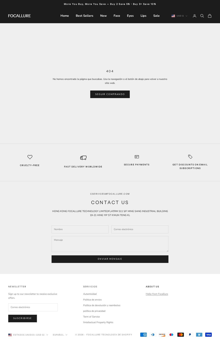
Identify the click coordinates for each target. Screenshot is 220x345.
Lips (143, 16)
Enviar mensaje (110, 259)
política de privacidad (94, 311)
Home (64, 16)
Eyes (130, 16)
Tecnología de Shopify (117, 334)
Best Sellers (84, 16)
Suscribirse (22, 318)
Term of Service (91, 316)
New (103, 16)
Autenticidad (90, 294)
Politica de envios (92, 299)
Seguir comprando (110, 94)
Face (117, 16)
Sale (156, 16)
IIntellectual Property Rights (98, 322)
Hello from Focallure (157, 294)
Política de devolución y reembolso (101, 305)
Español (58, 335)
